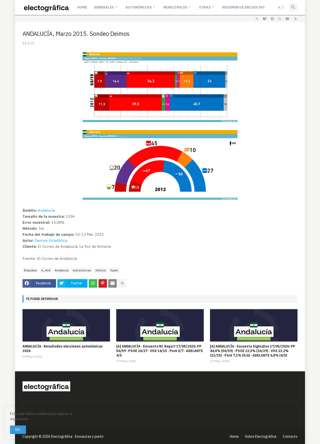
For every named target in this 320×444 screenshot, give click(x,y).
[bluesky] (264, 18)
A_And (45, 270)
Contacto (290, 436)
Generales (104, 7)
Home (82, 7)
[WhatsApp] (93, 283)
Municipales (175, 7)
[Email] (112, 283)
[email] (287, 18)
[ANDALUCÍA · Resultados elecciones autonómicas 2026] (66, 325)
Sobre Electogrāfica (260, 436)
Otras (205, 7)
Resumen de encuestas (243, 7)
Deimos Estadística (51, 240)
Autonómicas (139, 7)
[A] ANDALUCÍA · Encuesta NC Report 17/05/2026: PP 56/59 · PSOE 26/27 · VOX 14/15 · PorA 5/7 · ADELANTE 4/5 (159, 351)
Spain (114, 270)
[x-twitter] (256, 18)
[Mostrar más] (122, 283)
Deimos (101, 270)
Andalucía (46, 210)
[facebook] (272, 18)
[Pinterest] (102, 283)
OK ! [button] (18, 429)
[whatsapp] (279, 18)
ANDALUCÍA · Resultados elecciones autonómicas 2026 (62, 348)
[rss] (296, 18)
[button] (281, 7)
